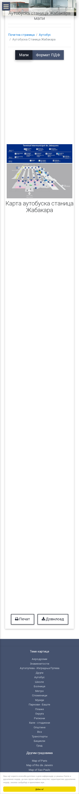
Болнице (39, 686)
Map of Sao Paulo (39, 769)
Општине (40, 727)
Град (39, 745)
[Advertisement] (39, 99)
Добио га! (39, 789)
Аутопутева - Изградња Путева (39, 668)
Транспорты (40, 736)
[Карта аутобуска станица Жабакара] (39, 171)
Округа (39, 713)
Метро (39, 691)
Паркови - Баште (39, 704)
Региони (39, 718)
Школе (39, 681)
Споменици (39, 695)
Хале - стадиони (39, 722)
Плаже (39, 709)
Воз (39, 731)
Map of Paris (39, 760)
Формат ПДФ (48, 55)
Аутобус (45, 35)
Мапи (24, 55)
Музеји (39, 700)
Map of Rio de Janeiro (39, 765)
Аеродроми (39, 659)
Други (39, 672)
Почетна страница (21, 35)
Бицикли (39, 740)
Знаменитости (39, 663)
